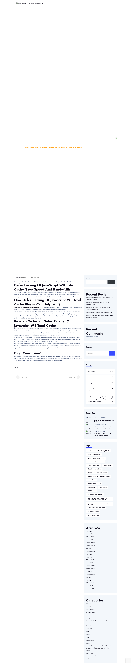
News (87, 631)
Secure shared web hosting (95, 462)
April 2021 (89, 580)
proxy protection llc (93, 515)
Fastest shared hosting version (96, 458)
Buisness (88, 603)
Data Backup (103, 487)
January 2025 (89, 540)
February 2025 (90, 537)
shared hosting (107, 465)
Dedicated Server (90, 3)
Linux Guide (89, 629)
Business (100, 377)
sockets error (91, 480)
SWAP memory (92, 491)
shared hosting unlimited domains (97, 473)
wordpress (89, 659)
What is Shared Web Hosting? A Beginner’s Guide (99, 312)
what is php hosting (93, 511)
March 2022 (89, 557)
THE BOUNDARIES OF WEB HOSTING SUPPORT (98, 503)
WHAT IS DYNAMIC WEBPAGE (96, 508)
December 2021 (90, 566)
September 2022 (90, 551)
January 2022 (89, 563)
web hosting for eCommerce (93, 656)
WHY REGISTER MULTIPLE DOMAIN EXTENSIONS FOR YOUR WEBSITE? (97, 498)
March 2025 (89, 534)
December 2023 (90, 545)
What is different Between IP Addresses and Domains (102, 434)
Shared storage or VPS (94, 483)
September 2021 (90, 574)
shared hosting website (94, 469)
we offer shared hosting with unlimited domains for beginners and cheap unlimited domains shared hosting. (100, 399)
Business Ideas (90, 609)
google (88, 615)
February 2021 (90, 583)
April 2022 (89, 554)
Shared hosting (90, 640)
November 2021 (90, 568)
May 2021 (88, 577)
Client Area (109, 3)
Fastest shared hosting (94, 454)
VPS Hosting (78, 3)
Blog (21, 147)
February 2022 (90, 560)
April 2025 (89, 531)
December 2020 (90, 589)
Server (87, 637)
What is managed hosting (95, 494)
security (88, 634)
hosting (100, 383)
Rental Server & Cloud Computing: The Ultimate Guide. (104, 421)
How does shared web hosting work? (98, 451)
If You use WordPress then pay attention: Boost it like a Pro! (103, 428)
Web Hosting (53, 3)
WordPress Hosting (65, 3)
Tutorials (88, 643)
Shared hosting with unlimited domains (99, 476)
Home (44, 3)
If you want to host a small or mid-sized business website (100, 390)
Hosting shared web (93, 465)
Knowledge (89, 626)
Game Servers (91, 487)
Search (88, 279)
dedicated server (90, 612)
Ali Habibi (23, 277)
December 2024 (90, 543)
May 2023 (88, 548)
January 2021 (89, 586)
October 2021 (89, 571)
